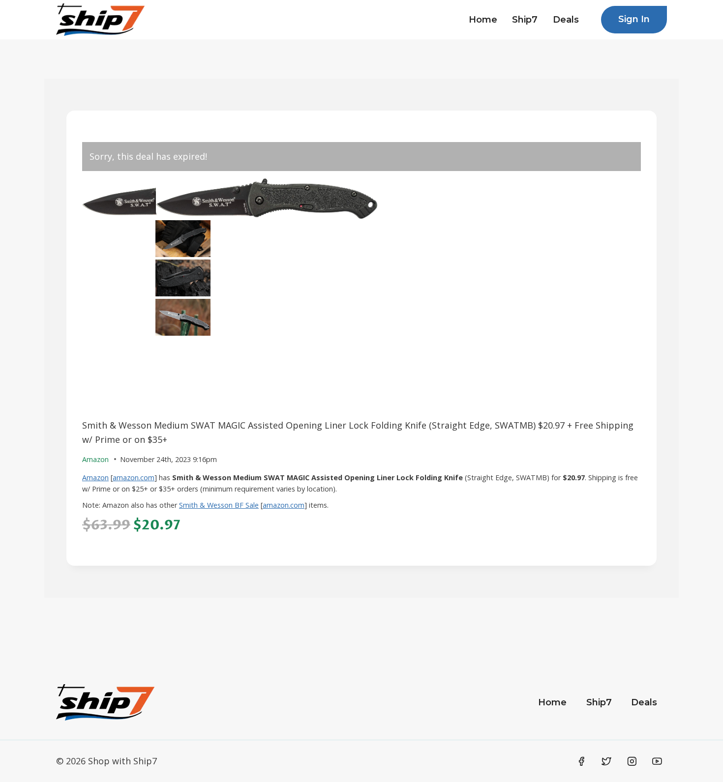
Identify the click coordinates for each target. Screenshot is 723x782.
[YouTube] (657, 761)
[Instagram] (632, 761)
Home (483, 19)
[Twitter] (606, 761)
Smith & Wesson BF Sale (219, 505)
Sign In (634, 19)
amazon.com (133, 477)
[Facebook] (581, 761)
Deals (566, 19)
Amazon (95, 477)
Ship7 (525, 19)
